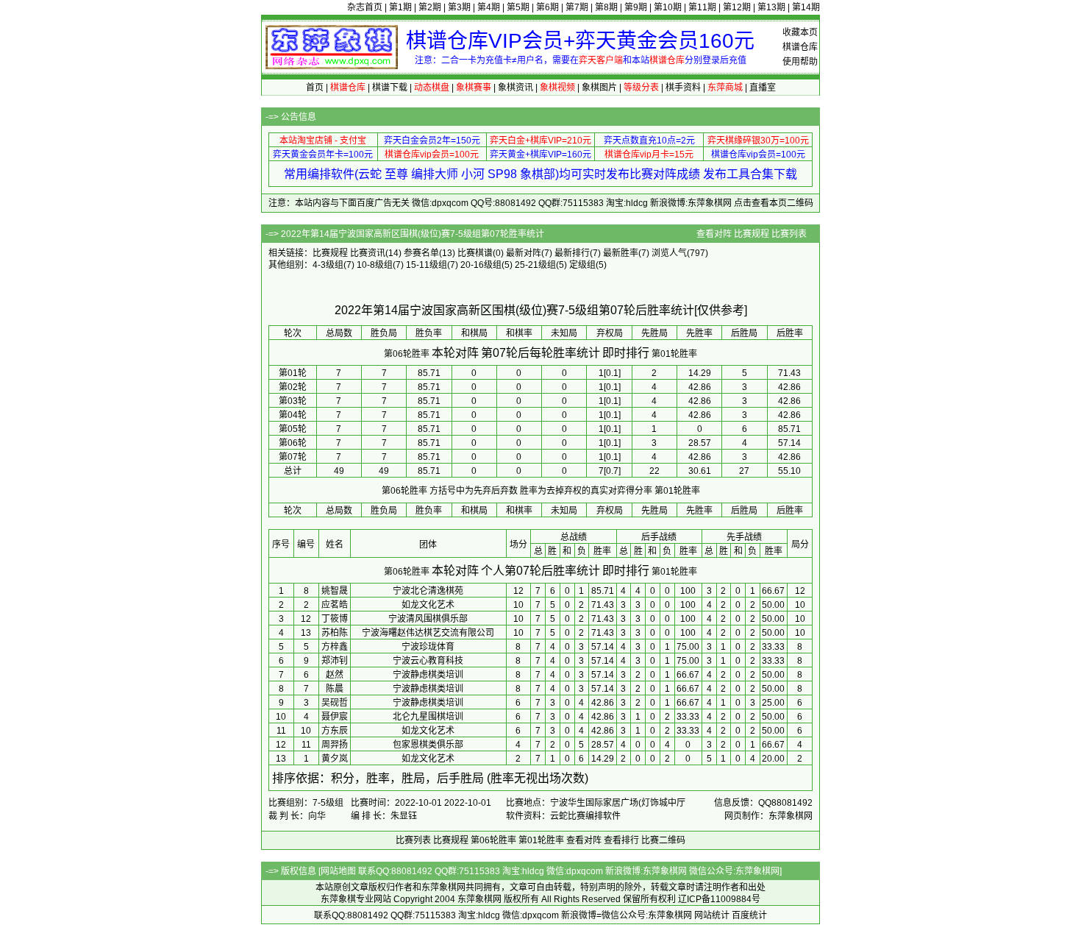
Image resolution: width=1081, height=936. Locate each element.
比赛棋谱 (475, 253)
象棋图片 (599, 87)
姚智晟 (334, 591)
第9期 (635, 7)
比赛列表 (789, 234)
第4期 (488, 7)
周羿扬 (334, 745)
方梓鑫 (334, 647)
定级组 (582, 265)
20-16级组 (481, 265)
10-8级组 (375, 265)
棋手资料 (683, 87)
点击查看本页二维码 (773, 203)
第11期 (702, 7)
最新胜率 (620, 253)
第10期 (668, 7)
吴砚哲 (334, 703)
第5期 (518, 7)
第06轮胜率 (406, 354)
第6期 (547, 7)
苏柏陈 (334, 633)
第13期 (771, 7)
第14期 (806, 7)
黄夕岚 (334, 759)
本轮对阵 (455, 353)
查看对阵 (714, 234)
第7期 (577, 7)
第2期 (429, 7)
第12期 (737, 7)
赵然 (334, 675)
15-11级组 (426, 265)
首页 (315, 87)
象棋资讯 (515, 87)
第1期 (400, 7)
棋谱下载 (389, 87)
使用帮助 (800, 62)
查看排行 (621, 840)
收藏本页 (800, 32)
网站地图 (338, 871)
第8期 (606, 7)
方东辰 (334, 731)
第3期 (459, 7)
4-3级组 (328, 265)
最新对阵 (523, 253)
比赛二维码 (663, 840)
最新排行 (572, 253)
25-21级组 (535, 265)
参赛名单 (421, 253)
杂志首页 (364, 7)
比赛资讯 (367, 253)
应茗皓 (334, 605)
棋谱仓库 (800, 47)
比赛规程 (751, 234)
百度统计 (749, 915)
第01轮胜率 (674, 354)
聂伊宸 (334, 717)
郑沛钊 (334, 661)
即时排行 (625, 353)
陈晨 (334, 689)
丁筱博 (334, 619)
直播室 (762, 87)
